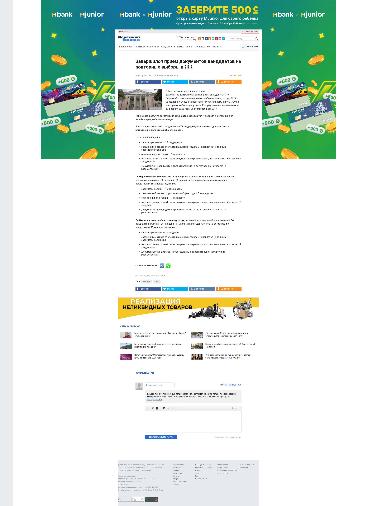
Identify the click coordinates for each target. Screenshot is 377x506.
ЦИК (157, 281)
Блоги (197, 470)
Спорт (189, 47)
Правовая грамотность (227, 470)
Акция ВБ (217, 47)
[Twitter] (213, 38)
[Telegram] (223, 38)
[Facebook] (206, 38)
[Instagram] (220, 38)
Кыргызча (124, 31)
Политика (140, 47)
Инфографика (201, 479)
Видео (198, 476)
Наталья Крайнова (168, 75)
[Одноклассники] (209, 38)
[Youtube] (216, 38)
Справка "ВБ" (222, 473)
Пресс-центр (244, 468)
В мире (176, 484)
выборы (146, 281)
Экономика (153, 47)
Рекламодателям (250, 31)
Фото (197, 473)
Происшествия (202, 47)
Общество (166, 47)
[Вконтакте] (203, 38)
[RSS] (199, 38)
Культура (178, 47)
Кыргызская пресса (203, 468)
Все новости (125, 47)
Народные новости (203, 465)
